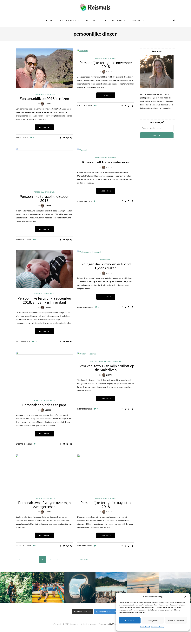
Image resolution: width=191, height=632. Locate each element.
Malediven (95, 361)
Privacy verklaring (157, 627)
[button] (185, 596)
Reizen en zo (105, 259)
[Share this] (61, 137)
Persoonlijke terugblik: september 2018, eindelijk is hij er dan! (44, 300)
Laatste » (84, 559)
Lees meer (44, 127)
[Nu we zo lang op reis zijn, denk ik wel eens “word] (111, 588)
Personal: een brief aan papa (44, 405)
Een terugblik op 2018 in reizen (44, 98)
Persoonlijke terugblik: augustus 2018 (105, 504)
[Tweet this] (64, 137)
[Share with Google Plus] (67, 137)
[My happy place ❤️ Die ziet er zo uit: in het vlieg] (80, 588)
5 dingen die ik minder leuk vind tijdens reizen (106, 266)
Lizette (48, 104)
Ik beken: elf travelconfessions (106, 162)
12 (36, 341)
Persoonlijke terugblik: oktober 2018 (44, 198)
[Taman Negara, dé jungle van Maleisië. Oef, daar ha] (16, 588)
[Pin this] (71, 137)
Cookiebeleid (145, 627)
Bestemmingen (68, 20)
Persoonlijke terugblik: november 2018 (105, 64)
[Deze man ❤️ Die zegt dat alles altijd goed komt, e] (175, 588)
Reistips (90, 20)
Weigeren (152, 620)
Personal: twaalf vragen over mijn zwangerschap (44, 504)
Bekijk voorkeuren (176, 620)
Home (49, 20)
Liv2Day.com (115, 624)
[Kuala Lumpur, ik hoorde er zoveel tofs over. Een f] (48, 588)
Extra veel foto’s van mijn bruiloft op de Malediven (105, 368)
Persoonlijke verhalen (44, 94)
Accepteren (129, 620)
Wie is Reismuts (113, 20)
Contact (137, 20)
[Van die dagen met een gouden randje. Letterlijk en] (143, 588)
